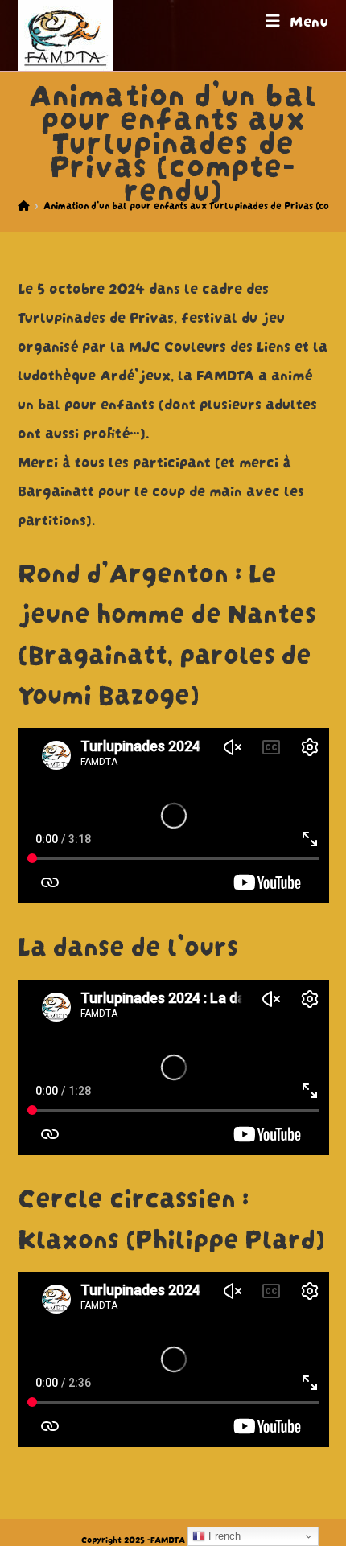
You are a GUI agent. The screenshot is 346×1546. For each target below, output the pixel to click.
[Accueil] (24, 204)
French (223, 1536)
